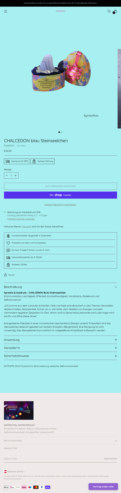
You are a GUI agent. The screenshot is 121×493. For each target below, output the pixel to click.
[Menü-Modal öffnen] (6, 11)
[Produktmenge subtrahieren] (6, 175)
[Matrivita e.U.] (60, 11)
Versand (26, 226)
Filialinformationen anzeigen (21, 219)
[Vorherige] (4, 3)
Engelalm (9, 145)
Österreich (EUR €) (15, 471)
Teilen (11, 275)
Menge (7, 169)
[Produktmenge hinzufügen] (15, 175)
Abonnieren (110, 459)
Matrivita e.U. (28, 476)
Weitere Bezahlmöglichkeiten (60, 204)
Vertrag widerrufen (103, 486)
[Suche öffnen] (109, 11)
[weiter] (116, 3)
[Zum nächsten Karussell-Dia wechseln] (114, 382)
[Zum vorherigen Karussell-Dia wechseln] (107, 382)
